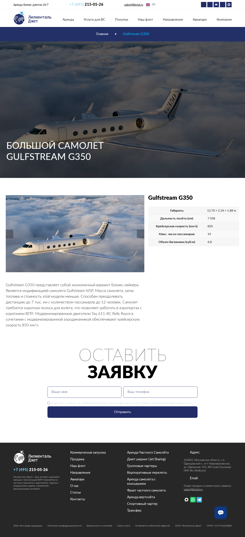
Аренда (68, 19)
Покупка (121, 19)
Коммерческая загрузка (88, 452)
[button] (9, 234)
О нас (74, 485)
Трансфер (134, 510)
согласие (71, 403)
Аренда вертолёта (141, 497)
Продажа (77, 459)
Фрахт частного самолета (146, 490)
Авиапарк (200, 19)
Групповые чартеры (142, 466)
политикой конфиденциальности (171, 403)
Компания (224, 19)
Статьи (75, 492)
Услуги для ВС (94, 19)
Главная (102, 34)
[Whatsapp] (203, 4)
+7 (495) (86, 5)
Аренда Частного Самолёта (148, 452)
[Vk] (222, 4)
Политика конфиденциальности (64, 526)
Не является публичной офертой (152, 526)
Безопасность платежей (99, 526)
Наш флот (145, 19)
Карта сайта (123, 526)
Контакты (77, 499)
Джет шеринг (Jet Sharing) (146, 459)
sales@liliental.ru (133, 5)
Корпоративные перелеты (147, 472)
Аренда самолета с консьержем (141, 482)
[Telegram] (210, 4)
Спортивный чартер (142, 503)
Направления (173, 19)
